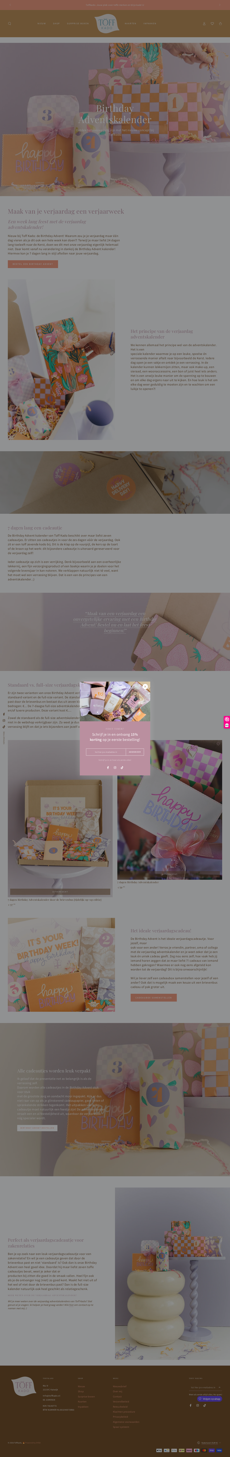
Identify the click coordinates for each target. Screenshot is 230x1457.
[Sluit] (145, 686)
